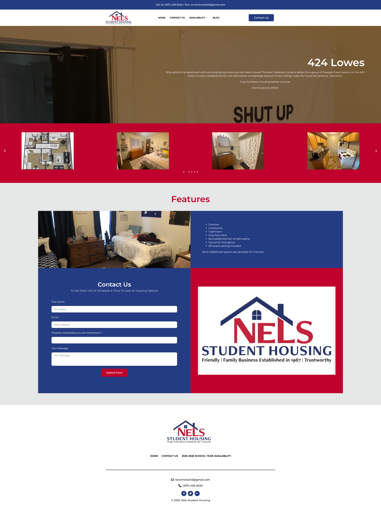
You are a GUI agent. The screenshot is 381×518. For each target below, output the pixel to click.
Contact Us (177, 17)
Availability (197, 17)
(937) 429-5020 (174, 4)
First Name (58, 301)
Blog (216, 17)
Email (54, 317)
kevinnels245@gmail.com (209, 4)
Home (161, 17)
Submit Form (114, 372)
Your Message (59, 348)
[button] (5, 151)
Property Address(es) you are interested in (76, 332)
